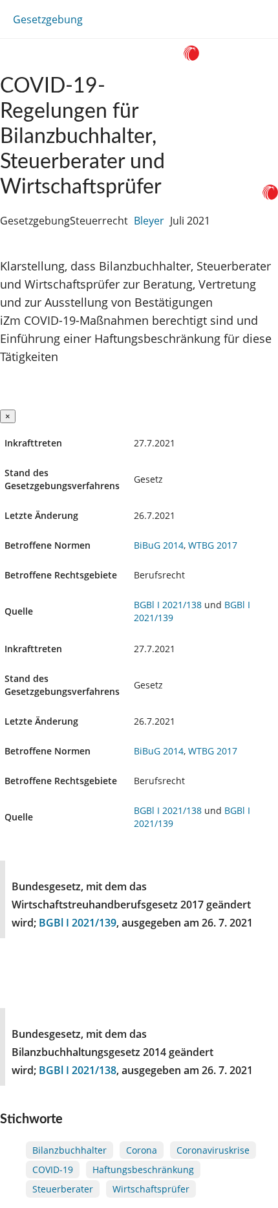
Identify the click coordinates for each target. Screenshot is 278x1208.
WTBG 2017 (212, 545)
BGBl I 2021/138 (168, 605)
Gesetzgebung (48, 19)
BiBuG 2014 (159, 545)
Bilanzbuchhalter (69, 1150)
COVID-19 (52, 1169)
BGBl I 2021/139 (77, 923)
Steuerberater (62, 1189)
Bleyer (149, 221)
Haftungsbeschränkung (143, 1169)
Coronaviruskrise (213, 1150)
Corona (141, 1150)
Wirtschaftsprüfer (150, 1189)
